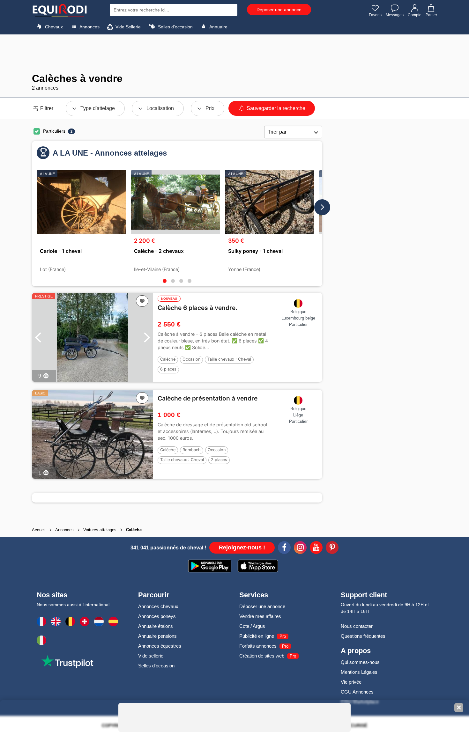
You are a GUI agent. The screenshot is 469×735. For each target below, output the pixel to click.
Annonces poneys (157, 616)
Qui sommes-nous (360, 662)
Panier (431, 15)
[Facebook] (284, 548)
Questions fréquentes (363, 636)
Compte (414, 15)
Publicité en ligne (256, 636)
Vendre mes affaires (260, 616)
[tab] (165, 281)
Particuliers (54, 131)
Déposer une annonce (279, 9)
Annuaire (217, 26)
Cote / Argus (252, 626)
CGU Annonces (357, 692)
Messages (395, 15)
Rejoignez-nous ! (242, 547)
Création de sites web (261, 655)
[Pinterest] (332, 548)
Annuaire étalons (155, 626)
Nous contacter (357, 626)
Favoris (375, 15)
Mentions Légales (359, 672)
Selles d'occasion (175, 26)
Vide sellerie (150, 655)
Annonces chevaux (158, 606)
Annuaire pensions (157, 636)
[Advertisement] (234, 53)
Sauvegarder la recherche (275, 108)
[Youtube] (316, 548)
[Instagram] (300, 548)
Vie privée (351, 682)
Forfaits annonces (258, 646)
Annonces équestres (159, 646)
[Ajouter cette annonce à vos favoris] (142, 301)
